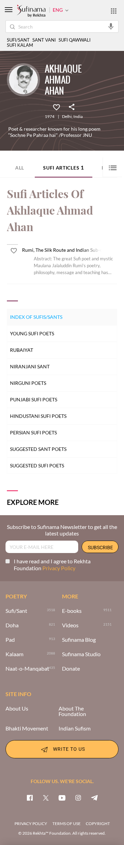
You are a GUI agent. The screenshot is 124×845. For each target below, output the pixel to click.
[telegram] (94, 797)
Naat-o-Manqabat (27, 668)
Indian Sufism (75, 728)
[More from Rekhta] (113, 10)
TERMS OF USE (66, 823)
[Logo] (31, 11)
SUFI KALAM (20, 45)
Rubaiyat (21, 350)
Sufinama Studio (81, 654)
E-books (72, 611)
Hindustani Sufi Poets (38, 416)
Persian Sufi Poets (33, 432)
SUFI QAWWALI (75, 40)
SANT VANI (44, 40)
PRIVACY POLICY (30, 823)
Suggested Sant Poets (38, 449)
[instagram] (78, 797)
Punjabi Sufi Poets (33, 399)
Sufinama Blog (79, 639)
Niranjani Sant (30, 366)
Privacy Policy (58, 568)
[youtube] (62, 797)
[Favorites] (56, 106)
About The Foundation (72, 711)
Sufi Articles (63, 167)
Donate (71, 668)
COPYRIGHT (98, 823)
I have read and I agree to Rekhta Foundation (52, 564)
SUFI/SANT (18, 40)
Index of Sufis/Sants (36, 317)
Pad (10, 639)
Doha (12, 625)
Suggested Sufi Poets (37, 465)
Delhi (67, 117)
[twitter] (45, 797)
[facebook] (29, 797)
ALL (19, 168)
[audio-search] (110, 26)
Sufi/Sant (16, 611)
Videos (70, 625)
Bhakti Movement (27, 728)
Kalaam (14, 654)
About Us (17, 708)
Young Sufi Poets (32, 333)
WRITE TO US (69, 749)
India (78, 117)
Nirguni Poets (28, 383)
